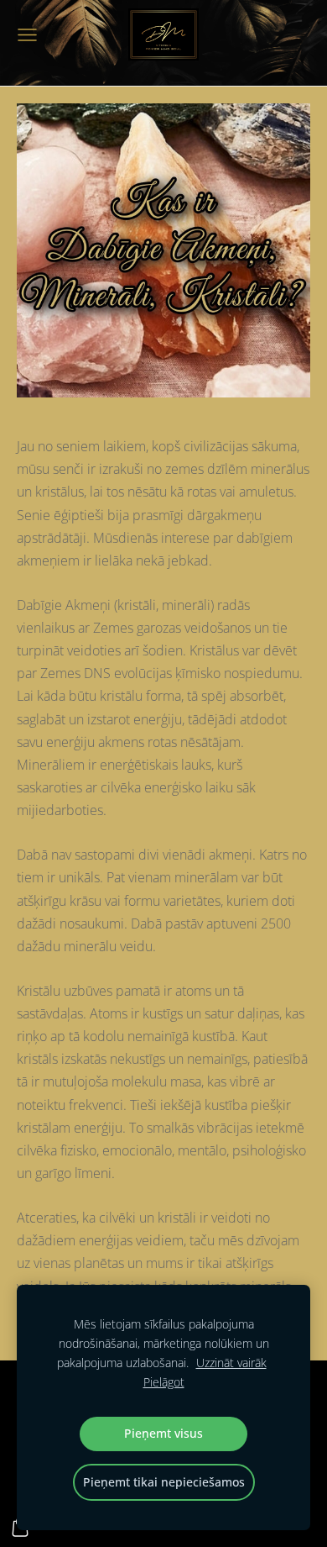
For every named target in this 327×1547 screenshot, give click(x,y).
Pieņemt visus (163, 1433)
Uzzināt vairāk (231, 1363)
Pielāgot (163, 1382)
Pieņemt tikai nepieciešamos (164, 1482)
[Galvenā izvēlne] (27, 35)
